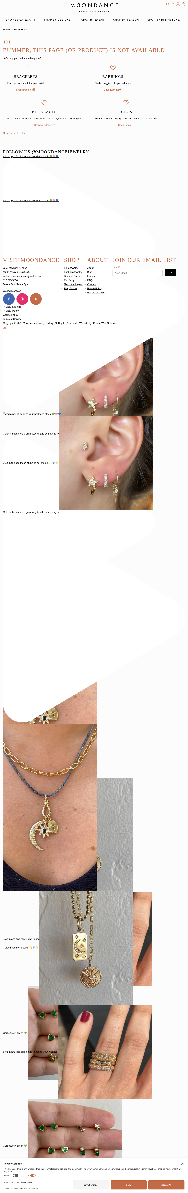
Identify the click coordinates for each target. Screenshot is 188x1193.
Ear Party (69, 280)
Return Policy (94, 288)
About (90, 268)
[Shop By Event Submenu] (107, 19)
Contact (91, 284)
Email (116, 267)
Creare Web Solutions (105, 323)
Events (91, 276)
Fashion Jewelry (73, 272)
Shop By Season (126, 19)
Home (6, 29)
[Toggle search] (167, 4)
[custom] (36, 299)
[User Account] (178, 4)
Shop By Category (20, 19)
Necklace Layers (73, 284)
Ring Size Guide (96, 292)
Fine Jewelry (71, 268)
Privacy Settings (12, 306)
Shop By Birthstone (163, 19)
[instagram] (22, 299)
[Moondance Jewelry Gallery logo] (94, 7)
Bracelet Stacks (73, 276)
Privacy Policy (11, 310)
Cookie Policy (10, 315)
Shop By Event (93, 19)
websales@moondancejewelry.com (22, 276)
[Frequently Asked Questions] (172, 4)
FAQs (90, 280)
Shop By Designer (58, 19)
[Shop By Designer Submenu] (75, 19)
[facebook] (9, 299)
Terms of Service (12, 319)
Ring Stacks (70, 288)
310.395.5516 (10, 280)
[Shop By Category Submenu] (38, 19)
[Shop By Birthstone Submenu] (182, 19)
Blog (89, 272)
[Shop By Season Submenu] (141, 19)
